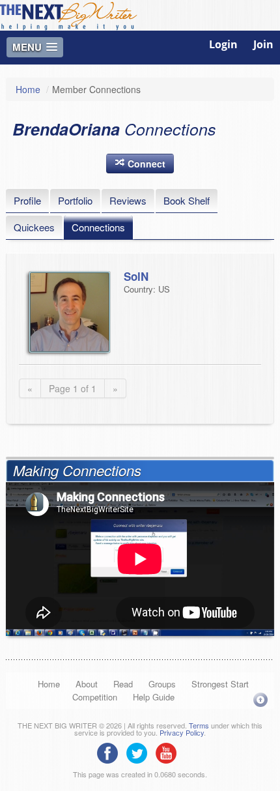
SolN (136, 276)
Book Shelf (186, 200)
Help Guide (154, 697)
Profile (27, 200)
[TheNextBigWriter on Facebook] (110, 752)
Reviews (128, 200)
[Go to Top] (260, 699)
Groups (162, 684)
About (87, 684)
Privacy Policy (182, 732)
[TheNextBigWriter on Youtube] (169, 752)
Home (28, 89)
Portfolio (75, 200)
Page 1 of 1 (72, 388)
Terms (199, 725)
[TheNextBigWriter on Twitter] (140, 752)
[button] (140, 163)
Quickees (34, 227)
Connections (98, 227)
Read (123, 684)
